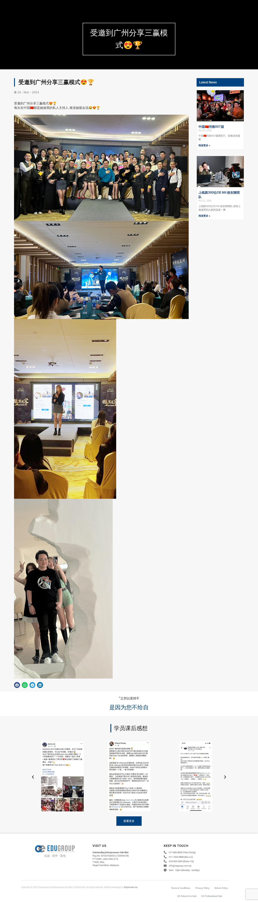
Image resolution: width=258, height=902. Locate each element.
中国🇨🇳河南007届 (211, 127)
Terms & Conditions (180, 888)
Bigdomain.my (131, 887)
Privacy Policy (202, 888)
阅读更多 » (204, 145)
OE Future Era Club (186, 896)
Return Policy (221, 888)
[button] (17, 685)
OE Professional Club (211, 896)
